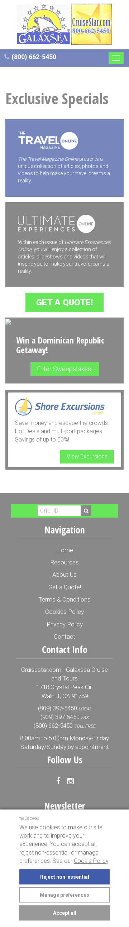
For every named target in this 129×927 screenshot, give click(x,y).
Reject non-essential (64, 877)
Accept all (64, 913)
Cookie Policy (91, 860)
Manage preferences (64, 895)
